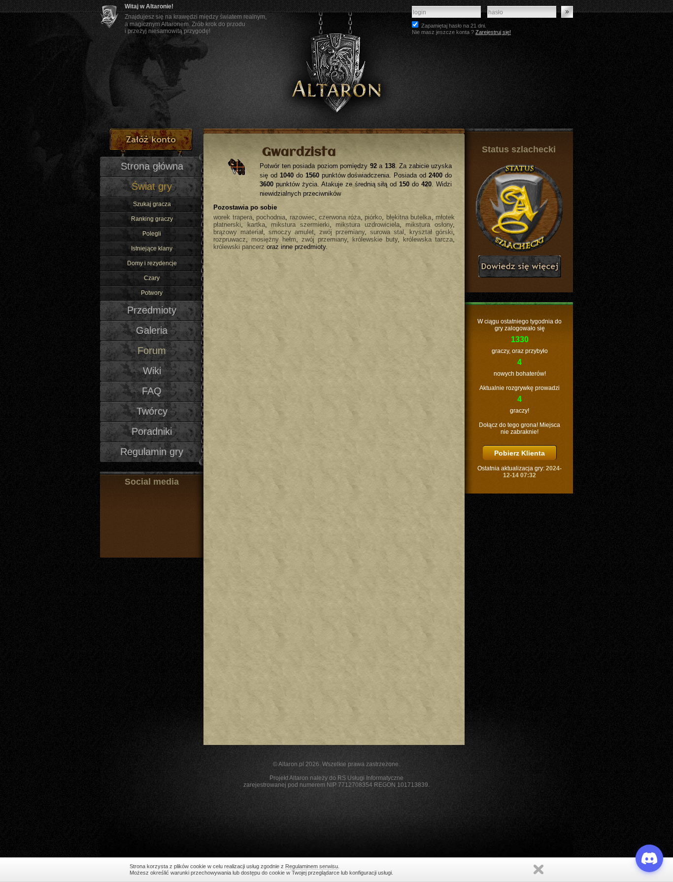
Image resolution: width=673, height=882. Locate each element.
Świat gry (152, 186)
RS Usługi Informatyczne (370, 778)
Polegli (151, 233)
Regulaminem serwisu (311, 866)
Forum (151, 350)
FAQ (152, 391)
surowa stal (387, 232)
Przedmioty (151, 310)
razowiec (302, 217)
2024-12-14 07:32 (532, 472)
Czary (152, 278)
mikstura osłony (429, 224)
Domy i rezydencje (152, 263)
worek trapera (232, 217)
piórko (373, 217)
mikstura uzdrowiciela (368, 224)
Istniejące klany (151, 248)
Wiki (152, 370)
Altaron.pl (291, 764)
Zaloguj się (567, 12)
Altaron (336, 64)
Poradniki (152, 431)
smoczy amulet (291, 232)
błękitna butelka (409, 217)
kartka (256, 224)
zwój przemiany (342, 232)
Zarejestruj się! (493, 32)
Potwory (152, 292)
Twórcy (152, 411)
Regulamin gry (151, 451)
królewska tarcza (428, 239)
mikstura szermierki (300, 224)
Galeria (152, 330)
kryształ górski (431, 232)
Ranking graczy (152, 218)
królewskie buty (375, 239)
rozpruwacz (229, 239)
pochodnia (270, 217)
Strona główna (152, 166)
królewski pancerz (239, 246)
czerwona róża (340, 217)
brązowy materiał (238, 232)
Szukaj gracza (152, 204)
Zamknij (538, 869)
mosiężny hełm (273, 239)
